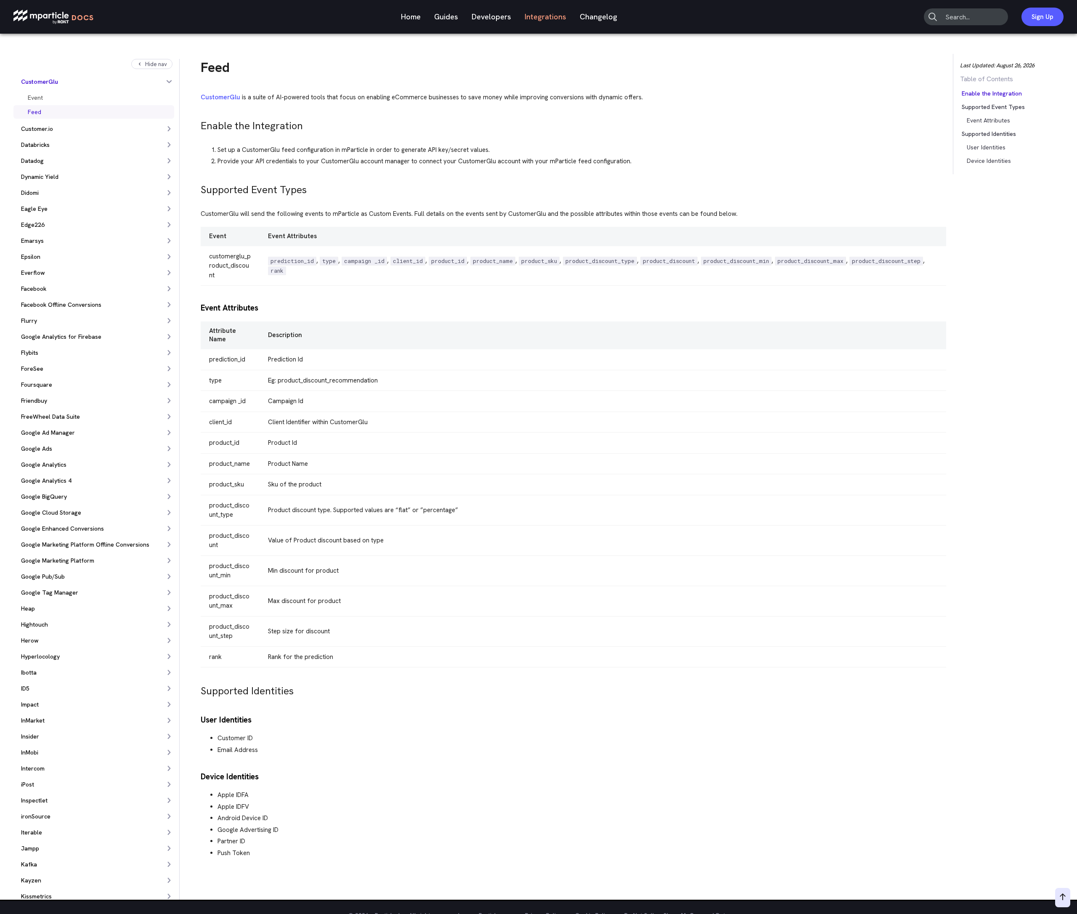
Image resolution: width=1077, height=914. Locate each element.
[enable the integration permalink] (197, 123)
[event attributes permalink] (197, 307)
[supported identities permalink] (197, 688)
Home (411, 16)
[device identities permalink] (197, 775)
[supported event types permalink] (197, 187)
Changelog (598, 16)
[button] (979, 107)
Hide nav (156, 64)
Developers (491, 16)
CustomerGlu (220, 97)
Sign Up (1042, 17)
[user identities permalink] (197, 719)
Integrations (545, 16)
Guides (446, 16)
